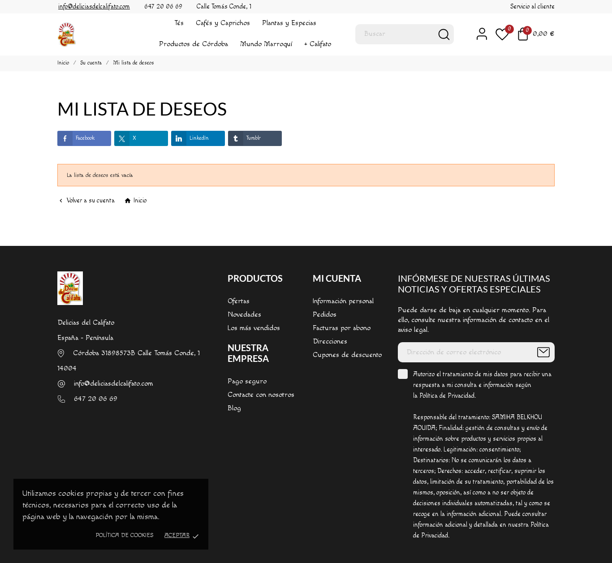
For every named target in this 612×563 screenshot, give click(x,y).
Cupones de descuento (347, 355)
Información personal (343, 301)
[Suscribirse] (543, 352)
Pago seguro (247, 381)
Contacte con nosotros (261, 395)
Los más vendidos (254, 328)
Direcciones (330, 341)
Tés (179, 23)
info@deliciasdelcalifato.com (113, 383)
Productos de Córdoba (193, 44)
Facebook (85, 138)
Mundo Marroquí (266, 44)
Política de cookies (124, 535)
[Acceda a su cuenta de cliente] (478, 34)
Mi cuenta (337, 278)
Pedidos (324, 314)
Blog (234, 408)
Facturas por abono (342, 328)
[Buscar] (444, 34)
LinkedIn (199, 138)
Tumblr (253, 138)
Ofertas (239, 301)
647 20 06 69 (95, 399)
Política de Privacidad (446, 396)
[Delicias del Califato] (93, 34)
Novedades (244, 314)
